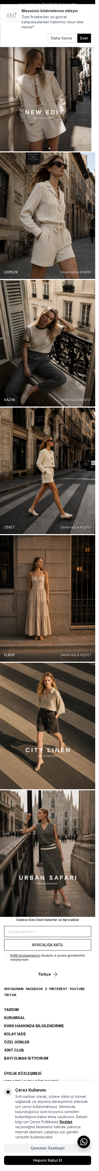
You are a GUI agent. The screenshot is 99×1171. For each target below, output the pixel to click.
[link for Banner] (47, 726)
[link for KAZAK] (47, 343)
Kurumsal (14, 1018)
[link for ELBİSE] (47, 598)
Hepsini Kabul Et (47, 1160)
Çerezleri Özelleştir (48, 1148)
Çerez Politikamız (44, 1122)
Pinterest (58, 989)
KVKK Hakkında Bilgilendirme (34, 1026)
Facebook (34, 989)
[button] (46, 148)
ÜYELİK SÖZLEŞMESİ (22, 1073)
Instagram (14, 989)
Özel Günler (16, 1042)
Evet (84, 38)
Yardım (11, 1009)
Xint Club (14, 1050)
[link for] (47, 88)
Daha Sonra (61, 38)
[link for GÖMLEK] (47, 215)
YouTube (77, 989)
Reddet (66, 1122)
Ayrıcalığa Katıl (47, 945)
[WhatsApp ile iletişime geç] (83, 1142)
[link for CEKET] (47, 471)
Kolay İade (15, 1034)
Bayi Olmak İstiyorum (26, 1058)
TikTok (10, 995)
